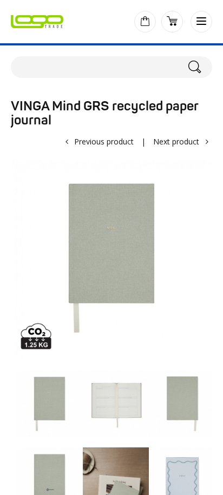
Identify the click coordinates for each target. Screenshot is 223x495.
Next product (176, 141)
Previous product (104, 141)
